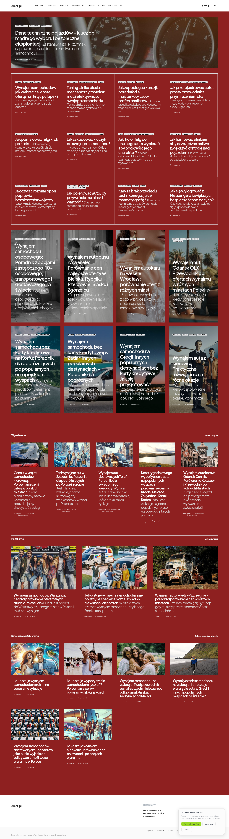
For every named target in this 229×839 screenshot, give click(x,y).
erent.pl (16, 6)
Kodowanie (79, 134)
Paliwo (197, 134)
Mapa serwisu (149, 816)
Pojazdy (136, 185)
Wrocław (141, 239)
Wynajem (195, 239)
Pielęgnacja (83, 185)
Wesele (91, 239)
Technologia (46, 26)
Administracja (176, 82)
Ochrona (139, 82)
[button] (205, 5)
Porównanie (72, 239)
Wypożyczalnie (89, 334)
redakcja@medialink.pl (58, 835)
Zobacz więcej (211, 435)
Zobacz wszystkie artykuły (206, 636)
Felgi (121, 134)
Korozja (122, 82)
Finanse (18, 82)
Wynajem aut (177, 241)
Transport (28, 239)
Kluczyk (70, 134)
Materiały (130, 82)
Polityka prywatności (153, 813)
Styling (34, 134)
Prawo (185, 82)
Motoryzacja (34, 26)
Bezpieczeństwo (22, 26)
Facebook (188, 185)
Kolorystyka (129, 134)
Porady (38, 82)
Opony (44, 185)
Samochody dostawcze (87, 82)
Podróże (19, 239)
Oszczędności (187, 134)
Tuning (100, 82)
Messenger (198, 185)
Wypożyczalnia (39, 239)
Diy (17, 134)
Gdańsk (176, 239)
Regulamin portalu (152, 810)
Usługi (185, 334)
